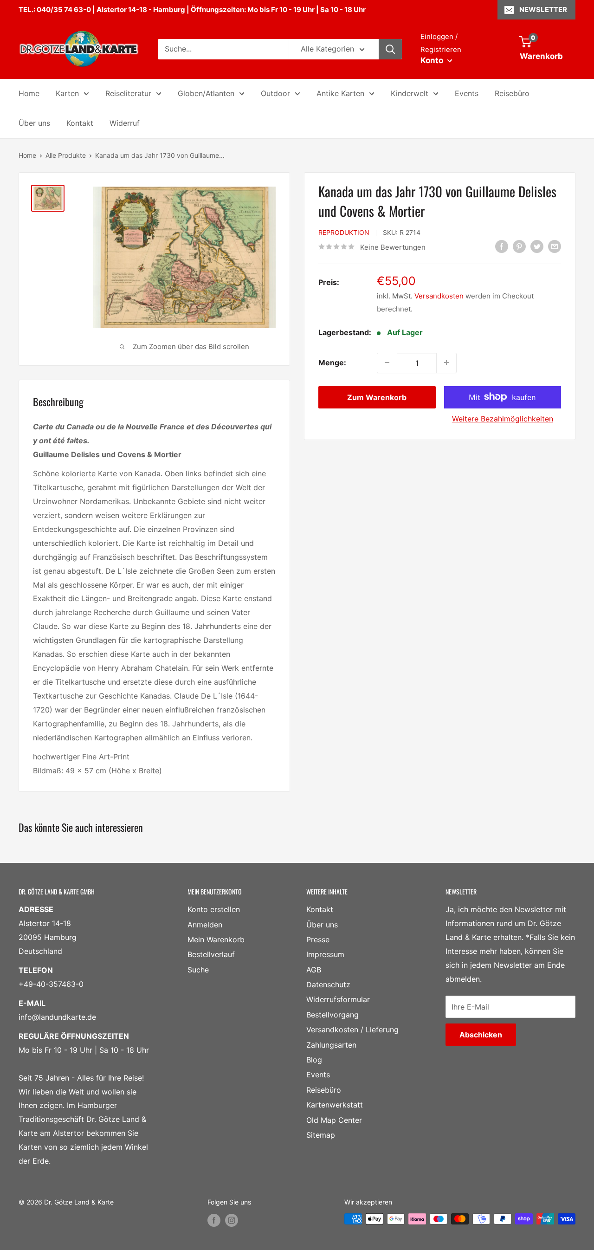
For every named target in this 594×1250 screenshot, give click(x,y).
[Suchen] (390, 49)
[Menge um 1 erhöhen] (446, 362)
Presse (317, 939)
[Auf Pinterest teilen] (519, 246)
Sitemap (320, 1135)
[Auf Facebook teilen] (501, 246)
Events (466, 93)
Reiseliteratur (128, 93)
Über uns (34, 123)
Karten (67, 93)
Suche (198, 969)
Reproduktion (343, 232)
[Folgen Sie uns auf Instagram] (231, 1219)
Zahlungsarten (331, 1044)
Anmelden (204, 924)
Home (29, 93)
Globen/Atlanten (206, 93)
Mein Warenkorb (216, 939)
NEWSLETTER (543, 9)
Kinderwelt (409, 93)
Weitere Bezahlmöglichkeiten (502, 418)
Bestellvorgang (332, 1014)
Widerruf (125, 123)
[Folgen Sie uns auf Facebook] (213, 1219)
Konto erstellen (213, 909)
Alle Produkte (65, 155)
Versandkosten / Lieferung (352, 1029)
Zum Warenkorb (377, 397)
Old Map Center (334, 1120)
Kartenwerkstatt (334, 1104)
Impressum (325, 954)
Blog (314, 1059)
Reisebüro (512, 93)
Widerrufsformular (338, 999)
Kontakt (79, 123)
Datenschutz (328, 984)
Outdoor (275, 93)
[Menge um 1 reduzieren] (387, 362)
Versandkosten (439, 295)
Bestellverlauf (211, 954)
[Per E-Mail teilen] (554, 246)
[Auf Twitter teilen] (536, 246)
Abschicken (480, 1034)
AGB (313, 969)
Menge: (332, 362)
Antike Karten (340, 93)
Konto (432, 60)
